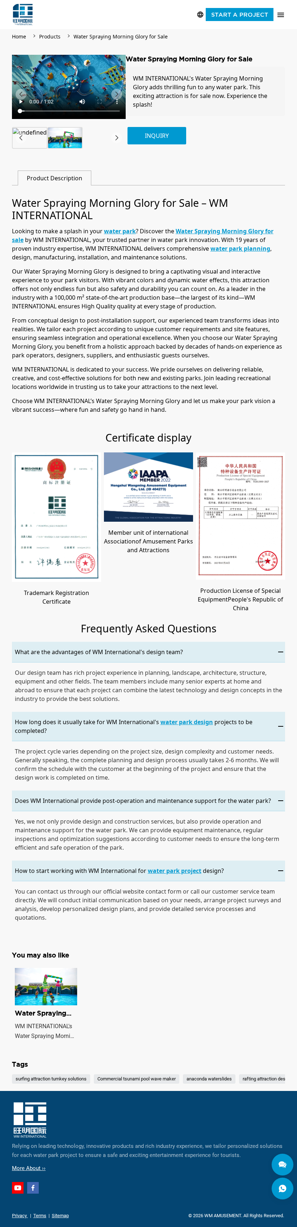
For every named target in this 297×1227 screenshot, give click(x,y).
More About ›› (29, 1168)
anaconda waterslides (209, 1079)
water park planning (240, 249)
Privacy (20, 1215)
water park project (174, 871)
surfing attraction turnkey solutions (51, 1079)
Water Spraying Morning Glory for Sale (121, 36)
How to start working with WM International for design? (119, 871)
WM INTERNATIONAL (23, 14)
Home (19, 36)
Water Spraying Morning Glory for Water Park (46, 1004)
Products (49, 36)
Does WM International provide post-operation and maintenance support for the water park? (143, 801)
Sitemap (60, 1215)
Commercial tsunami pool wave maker (136, 1079)
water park (120, 231)
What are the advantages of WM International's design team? (99, 652)
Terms (39, 1215)
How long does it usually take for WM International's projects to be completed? (133, 726)
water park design (186, 722)
